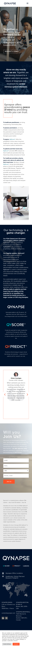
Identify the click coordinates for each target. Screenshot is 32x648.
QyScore (5, 164)
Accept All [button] (16, 644)
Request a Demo (12, 51)
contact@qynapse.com (8, 613)
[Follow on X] (6, 618)
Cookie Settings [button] (7, 644)
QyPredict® (7, 247)
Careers (26, 566)
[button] (5, 394)
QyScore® (12, 139)
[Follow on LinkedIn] (3, 618)
